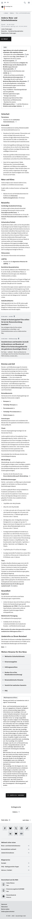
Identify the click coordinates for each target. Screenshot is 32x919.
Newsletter (20, 54)
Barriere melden (5, 909)
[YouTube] (16, 833)
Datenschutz (4, 906)
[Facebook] (5, 828)
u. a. (10, 577)
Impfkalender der (10, 606)
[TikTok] (27, 828)
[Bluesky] (11, 828)
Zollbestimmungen (16, 388)
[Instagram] (22, 828)
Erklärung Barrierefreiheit (7, 911)
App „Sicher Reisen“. (19, 56)
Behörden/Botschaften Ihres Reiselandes (15, 81)
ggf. (12, 137)
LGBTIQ (4, 259)
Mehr (2, 647)
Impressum (4, 904)
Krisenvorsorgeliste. (9, 60)
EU (28, 563)
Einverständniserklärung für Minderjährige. (15, 476)
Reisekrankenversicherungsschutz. (13, 77)
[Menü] (29, 2)
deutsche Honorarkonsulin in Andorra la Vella (14, 216)
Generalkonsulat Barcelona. (9, 212)
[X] (16, 828)
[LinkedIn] (11, 833)
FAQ (6, 691)
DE (2, 2)
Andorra (12, 13)
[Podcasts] (22, 833)
